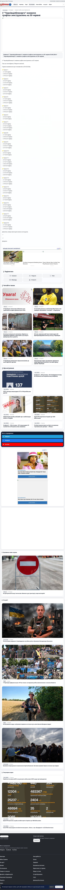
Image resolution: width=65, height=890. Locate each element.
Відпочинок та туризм (39, 868)
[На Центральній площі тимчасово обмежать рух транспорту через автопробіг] (32, 573)
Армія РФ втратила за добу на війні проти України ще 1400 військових (22, 820)
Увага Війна (39, 4)
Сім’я (34, 877)
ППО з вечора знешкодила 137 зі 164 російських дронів (17, 392)
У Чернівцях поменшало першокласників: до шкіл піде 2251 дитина (16, 361)
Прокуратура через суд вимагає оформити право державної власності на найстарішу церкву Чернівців (46, 362)
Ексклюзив (31, 4)
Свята (1, 883)
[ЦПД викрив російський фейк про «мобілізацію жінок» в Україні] (17, 404)
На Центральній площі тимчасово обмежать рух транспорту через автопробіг (24, 593)
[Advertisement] (32, 528)
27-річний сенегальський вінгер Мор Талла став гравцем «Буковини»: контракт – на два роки (47, 309)
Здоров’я (35, 862)
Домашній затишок (38, 880)
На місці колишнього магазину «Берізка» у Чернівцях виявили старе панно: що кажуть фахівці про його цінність (15, 335)
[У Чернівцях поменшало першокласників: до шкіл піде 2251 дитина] (17, 348)
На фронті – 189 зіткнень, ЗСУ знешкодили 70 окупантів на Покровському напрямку (16, 426)
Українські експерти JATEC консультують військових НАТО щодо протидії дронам (25, 779)
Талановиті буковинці (6, 877)
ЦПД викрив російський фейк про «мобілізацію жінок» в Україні (17, 417)
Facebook (8, 849)
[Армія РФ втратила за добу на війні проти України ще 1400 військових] (32, 800)
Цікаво (2, 865)
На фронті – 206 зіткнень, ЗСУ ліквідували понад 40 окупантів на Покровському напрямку (48, 375)
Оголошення (3, 868)
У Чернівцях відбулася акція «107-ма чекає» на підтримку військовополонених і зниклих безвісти (29, 682)
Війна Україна (4, 859)
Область (16, 4)
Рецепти (2, 880)
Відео (50, 4)
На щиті (45, 4)
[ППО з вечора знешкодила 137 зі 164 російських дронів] (17, 379)
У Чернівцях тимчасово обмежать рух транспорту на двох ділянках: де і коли (14, 309)
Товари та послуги (5, 871)
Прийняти (52, 886)
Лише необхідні (59, 886)
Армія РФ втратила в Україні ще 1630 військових (44, 417)
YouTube (14, 849)
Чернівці (21, 4)
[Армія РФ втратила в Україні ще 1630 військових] (48, 404)
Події (26, 4)
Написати (36, 840)
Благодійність (37, 856)
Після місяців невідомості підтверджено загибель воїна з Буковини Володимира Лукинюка (27, 641)
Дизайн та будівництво (6, 874)
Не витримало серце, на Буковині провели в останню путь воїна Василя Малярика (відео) (27, 724)
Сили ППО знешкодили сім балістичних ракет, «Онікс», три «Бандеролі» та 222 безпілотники (28, 827)
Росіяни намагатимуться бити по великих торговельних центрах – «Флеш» (46, 426)
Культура (2, 856)
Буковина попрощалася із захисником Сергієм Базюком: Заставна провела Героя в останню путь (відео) (31, 765)
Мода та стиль (37, 871)
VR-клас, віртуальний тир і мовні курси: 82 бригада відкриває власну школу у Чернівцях (47, 334)
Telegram (2, 849)
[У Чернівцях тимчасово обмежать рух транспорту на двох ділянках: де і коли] (17, 296)
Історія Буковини (37, 874)
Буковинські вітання (38, 865)
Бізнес (34, 859)
